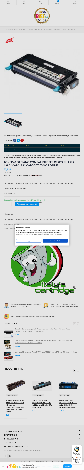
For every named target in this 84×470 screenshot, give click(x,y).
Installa (67, 466)
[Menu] (80, 446)
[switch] (77, 461)
